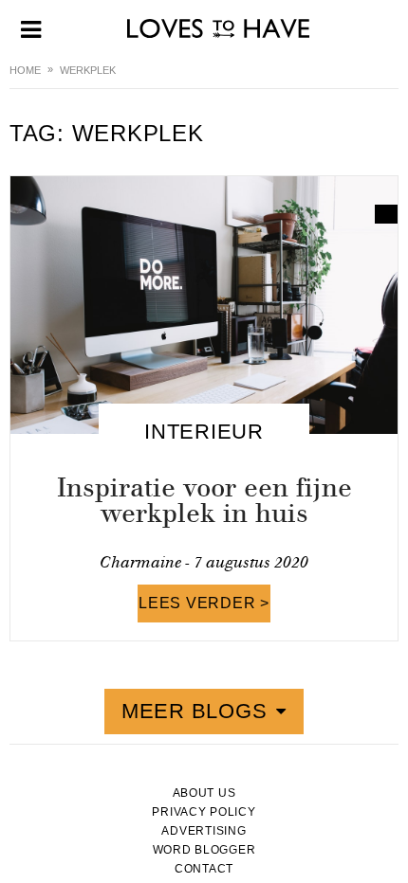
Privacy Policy (203, 812)
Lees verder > (204, 603)
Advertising (203, 831)
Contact (204, 868)
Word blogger (204, 849)
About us (204, 793)
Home (25, 70)
